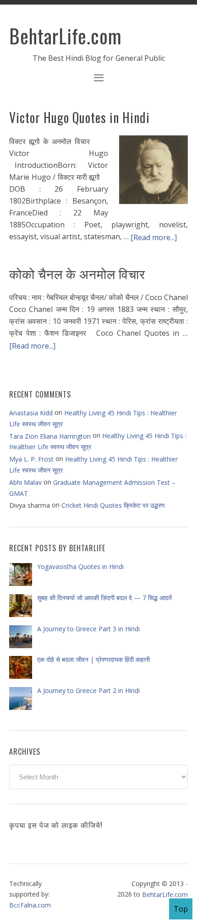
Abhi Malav (25, 482)
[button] (98, 79)
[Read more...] (154, 237)
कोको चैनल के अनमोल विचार (77, 273)
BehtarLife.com (65, 35)
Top (181, 909)
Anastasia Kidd (31, 412)
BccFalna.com (30, 904)
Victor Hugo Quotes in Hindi (79, 117)
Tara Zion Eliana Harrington (50, 436)
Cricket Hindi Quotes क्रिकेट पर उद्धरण (113, 505)
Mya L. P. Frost (31, 459)
